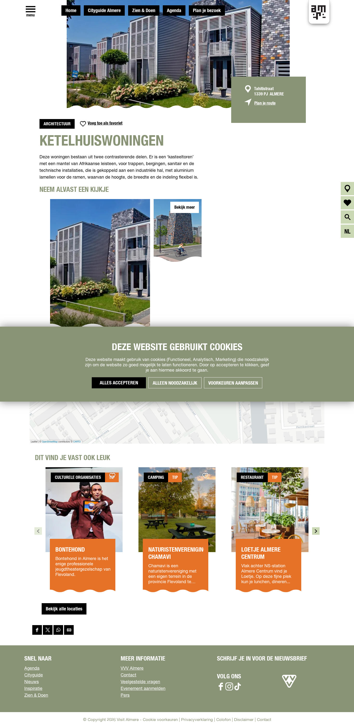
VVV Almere (132, 668)
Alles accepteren (119, 382)
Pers (125, 695)
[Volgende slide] (316, 531)
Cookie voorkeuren (160, 720)
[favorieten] (347, 203)
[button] (339, 713)
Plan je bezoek (207, 10)
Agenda (174, 10)
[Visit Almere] (289, 688)
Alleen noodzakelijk (175, 383)
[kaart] (347, 188)
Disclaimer (244, 720)
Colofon (223, 720)
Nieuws (31, 682)
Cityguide (33, 675)
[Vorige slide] (38, 531)
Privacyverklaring (197, 720)
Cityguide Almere (104, 10)
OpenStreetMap (50, 442)
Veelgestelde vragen (140, 682)
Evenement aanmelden (143, 689)
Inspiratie (33, 689)
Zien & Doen (143, 10)
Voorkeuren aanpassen (233, 383)
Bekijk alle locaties (64, 609)
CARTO (77, 442)
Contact (128, 675)
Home (71, 10)
